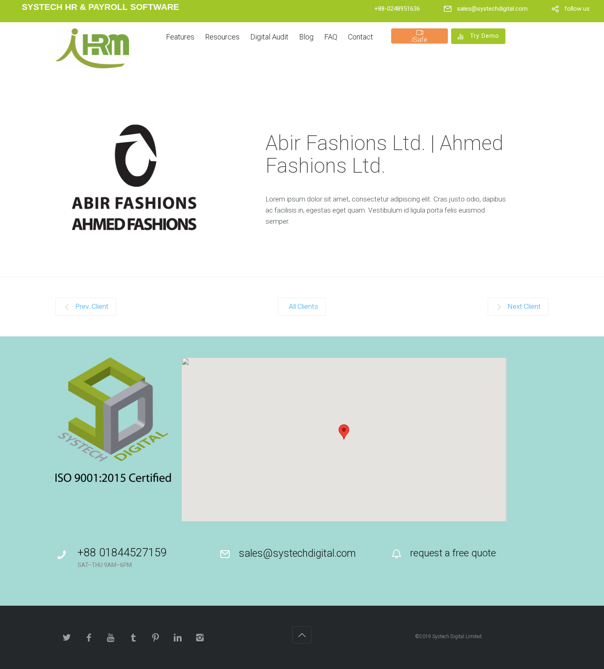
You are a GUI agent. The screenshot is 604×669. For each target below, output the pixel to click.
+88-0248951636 (397, 8)
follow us (577, 8)
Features (180, 36)
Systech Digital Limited (457, 636)
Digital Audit (269, 36)
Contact (360, 36)
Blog (306, 36)
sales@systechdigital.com (492, 8)
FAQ (330, 36)
